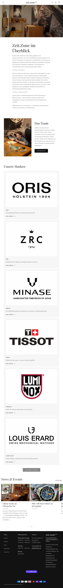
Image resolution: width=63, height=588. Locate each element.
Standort (6, 541)
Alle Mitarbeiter (41, 150)
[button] (3, 2)
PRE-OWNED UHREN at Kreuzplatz (42, 504)
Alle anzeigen (58, 480)
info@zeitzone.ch (36, 548)
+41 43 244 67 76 (36, 546)
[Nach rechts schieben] (35, 526)
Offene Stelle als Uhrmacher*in (10, 504)
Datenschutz (7, 548)
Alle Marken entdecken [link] (31, 470)
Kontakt (6, 538)
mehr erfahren (9, 216)
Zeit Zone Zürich (10, 584)
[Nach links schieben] (28, 526)
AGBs (5, 545)
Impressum (6, 552)
